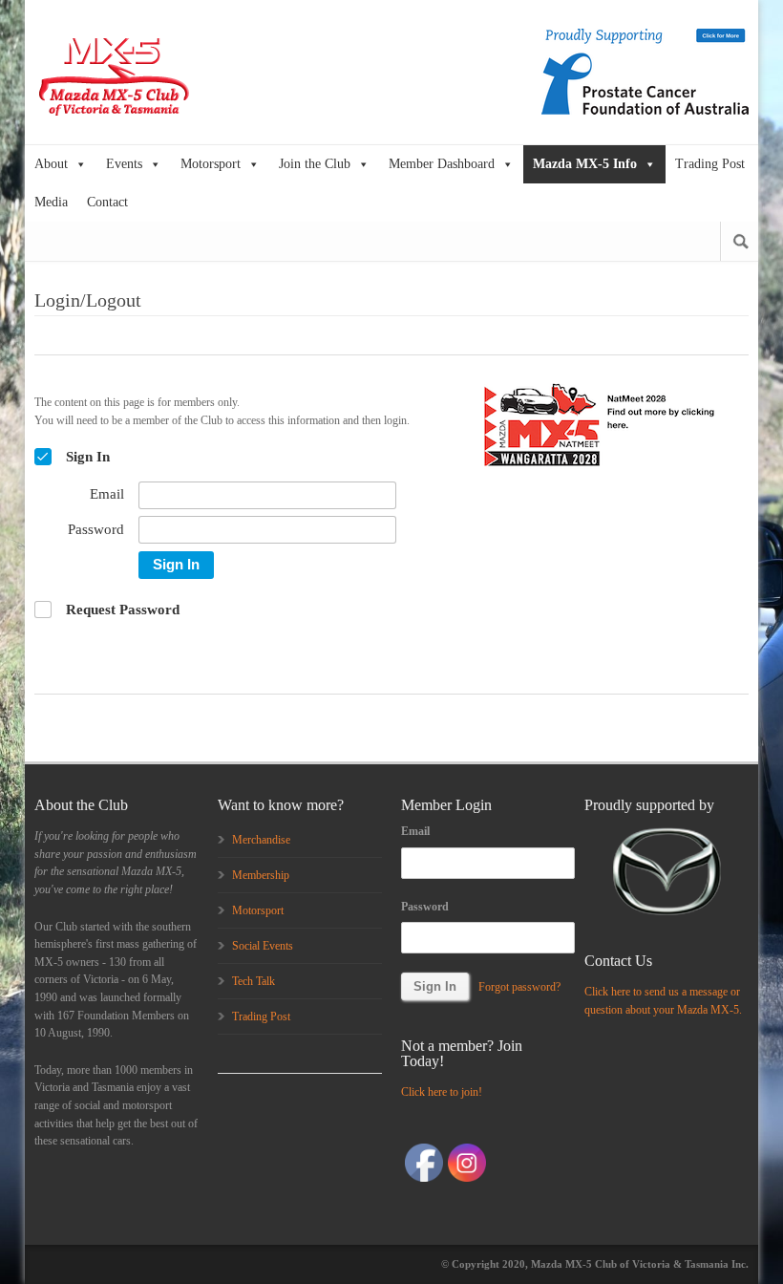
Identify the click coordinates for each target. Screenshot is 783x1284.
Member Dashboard (442, 164)
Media (51, 202)
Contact (107, 202)
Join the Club (314, 164)
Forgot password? (519, 987)
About (51, 164)
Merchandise (261, 839)
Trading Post (710, 164)
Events (124, 164)
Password (425, 906)
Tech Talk (253, 981)
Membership (260, 875)
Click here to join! (441, 1092)
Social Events (262, 945)
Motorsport (210, 164)
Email (415, 831)
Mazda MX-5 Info (585, 164)
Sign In (176, 564)
